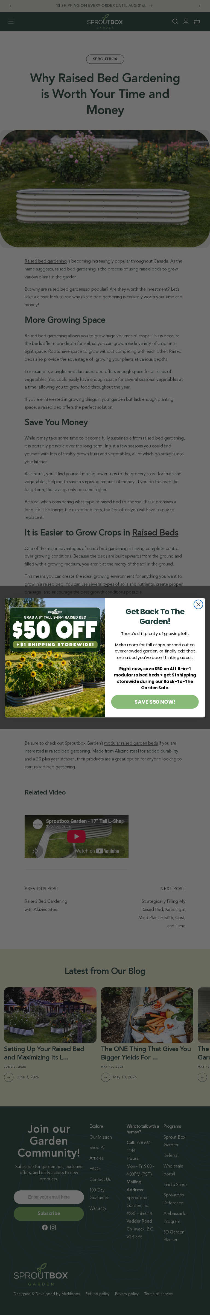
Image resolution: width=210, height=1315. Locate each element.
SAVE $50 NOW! (155, 701)
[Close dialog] (198, 604)
